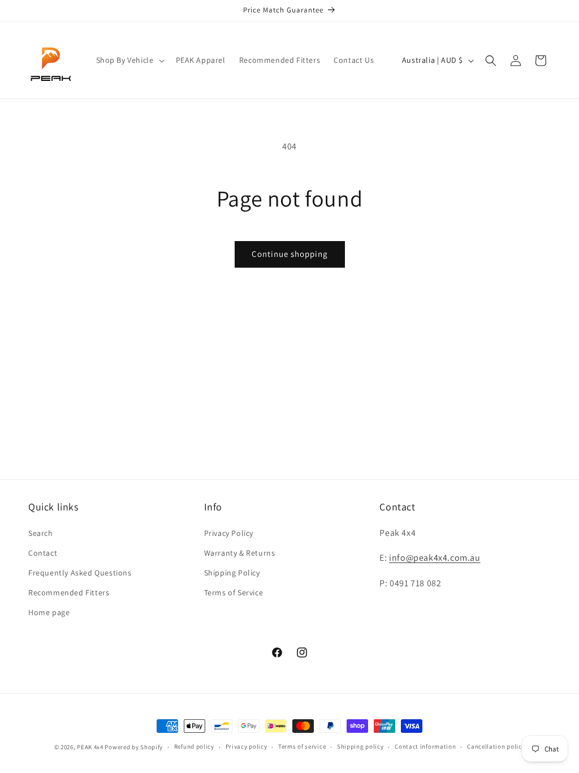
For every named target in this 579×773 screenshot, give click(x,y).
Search (40, 533)
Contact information (425, 746)
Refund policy (194, 746)
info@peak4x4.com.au (434, 558)
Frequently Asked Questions (80, 573)
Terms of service (302, 746)
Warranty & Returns (239, 553)
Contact (42, 553)
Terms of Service (233, 592)
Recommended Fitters (68, 592)
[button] (129, 60)
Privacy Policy (228, 533)
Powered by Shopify (134, 747)
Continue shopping (290, 253)
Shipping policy (360, 746)
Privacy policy (246, 746)
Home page (49, 612)
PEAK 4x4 (90, 747)
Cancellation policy (496, 746)
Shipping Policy (232, 573)
